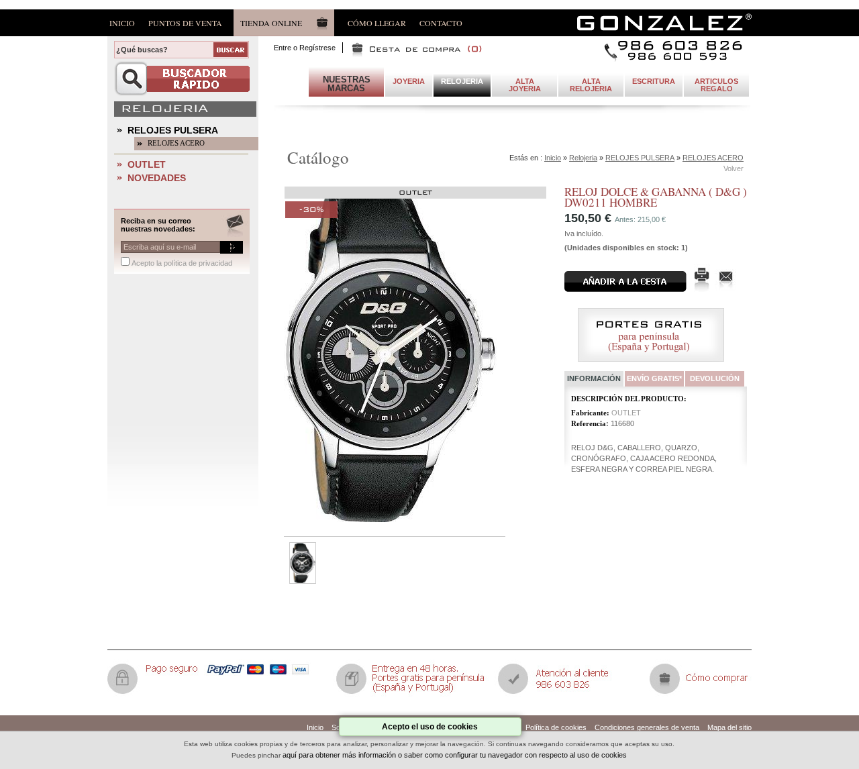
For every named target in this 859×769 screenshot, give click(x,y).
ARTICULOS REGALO (716, 85)
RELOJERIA (462, 81)
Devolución (715, 378)
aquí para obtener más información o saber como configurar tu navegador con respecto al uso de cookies (455, 755)
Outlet (147, 164)
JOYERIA (409, 81)
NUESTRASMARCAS (346, 83)
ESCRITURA (653, 81)
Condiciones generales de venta (647, 727)
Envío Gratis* (654, 378)
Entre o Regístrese (305, 48)
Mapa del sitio (729, 727)
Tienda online (271, 22)
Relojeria (583, 158)
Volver (733, 168)
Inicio (122, 22)
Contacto (440, 22)
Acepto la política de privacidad (182, 263)
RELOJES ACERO (176, 143)
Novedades (157, 177)
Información (594, 378)
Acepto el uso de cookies (430, 726)
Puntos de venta (185, 22)
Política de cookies (556, 727)
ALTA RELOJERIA (591, 85)
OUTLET (626, 413)
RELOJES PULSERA (173, 130)
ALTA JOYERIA (525, 85)
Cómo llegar (377, 22)
